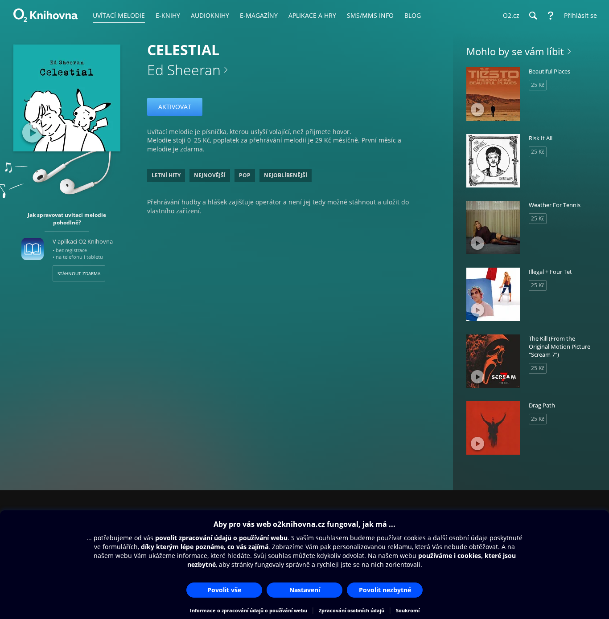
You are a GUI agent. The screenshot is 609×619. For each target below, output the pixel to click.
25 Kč (537, 85)
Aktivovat (174, 106)
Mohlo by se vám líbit (515, 51)
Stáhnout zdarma (79, 273)
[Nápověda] (551, 15)
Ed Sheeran (184, 69)
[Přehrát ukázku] (32, 132)
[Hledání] (533, 15)
